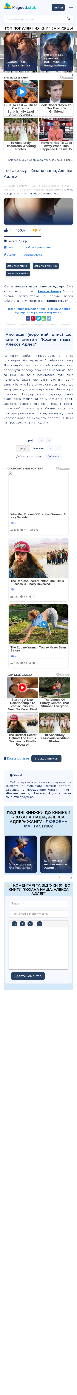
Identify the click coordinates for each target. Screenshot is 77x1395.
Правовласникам (18, 758)
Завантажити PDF (17, 265)
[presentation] (62, 74)
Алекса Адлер (16, 171)
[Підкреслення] (30, 923)
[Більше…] (39, 923)
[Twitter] (38, 318)
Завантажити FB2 (17, 273)
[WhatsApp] (43, 318)
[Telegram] (49, 318)
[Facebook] (28, 318)
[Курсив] (22, 923)
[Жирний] (14, 923)
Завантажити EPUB (46, 265)
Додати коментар (27, 976)
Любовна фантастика (44, 193)
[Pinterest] (33, 318)
